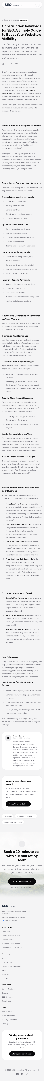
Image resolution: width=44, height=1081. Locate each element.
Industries (5, 974)
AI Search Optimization (26, 816)
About (4, 958)
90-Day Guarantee (9, 1020)
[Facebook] (22, 1074)
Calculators (6, 1001)
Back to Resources (11, 20)
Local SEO (8, 816)
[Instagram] (27, 1074)
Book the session (21, 881)
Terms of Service (8, 1016)
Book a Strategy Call (17, 804)
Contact (5, 978)
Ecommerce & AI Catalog (11, 948)
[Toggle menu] (37, 5)
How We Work (7, 962)
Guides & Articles (8, 989)
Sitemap (5, 1024)
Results (4, 970)
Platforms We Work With (11, 966)
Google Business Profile (13, 822)
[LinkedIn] (17, 1074)
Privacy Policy (7, 1012)
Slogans (5, 993)
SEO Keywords (7, 997)
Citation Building (8, 940)
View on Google (10, 920)
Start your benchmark (22, 1054)
